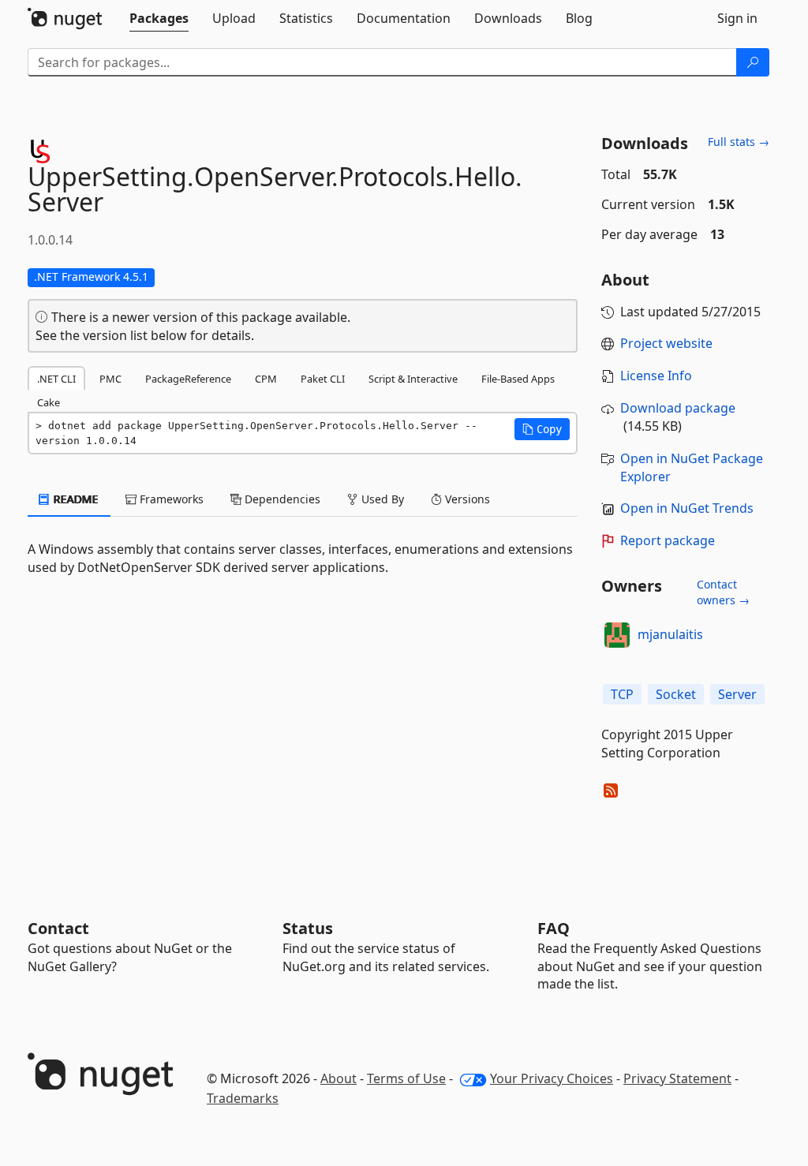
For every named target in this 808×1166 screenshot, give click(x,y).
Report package (667, 540)
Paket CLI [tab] (323, 379)
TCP (622, 694)
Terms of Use (406, 1078)
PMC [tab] (110, 379)
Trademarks (243, 1098)
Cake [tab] (48, 402)
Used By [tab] (381, 498)
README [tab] (74, 498)
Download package (677, 408)
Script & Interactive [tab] (413, 379)
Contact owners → (723, 592)
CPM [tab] (266, 379)
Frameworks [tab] (170, 498)
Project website (666, 343)
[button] (542, 429)
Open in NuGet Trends (687, 508)
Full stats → (738, 141)
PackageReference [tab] (188, 379)
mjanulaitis (670, 634)
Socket (676, 694)
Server (737, 694)
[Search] (752, 62)
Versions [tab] (466, 498)
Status (307, 928)
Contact (58, 928)
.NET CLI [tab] (56, 379)
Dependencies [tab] (280, 498)
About (338, 1078)
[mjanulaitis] (617, 635)
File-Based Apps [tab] (518, 379)
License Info (656, 375)
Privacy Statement (677, 1078)
